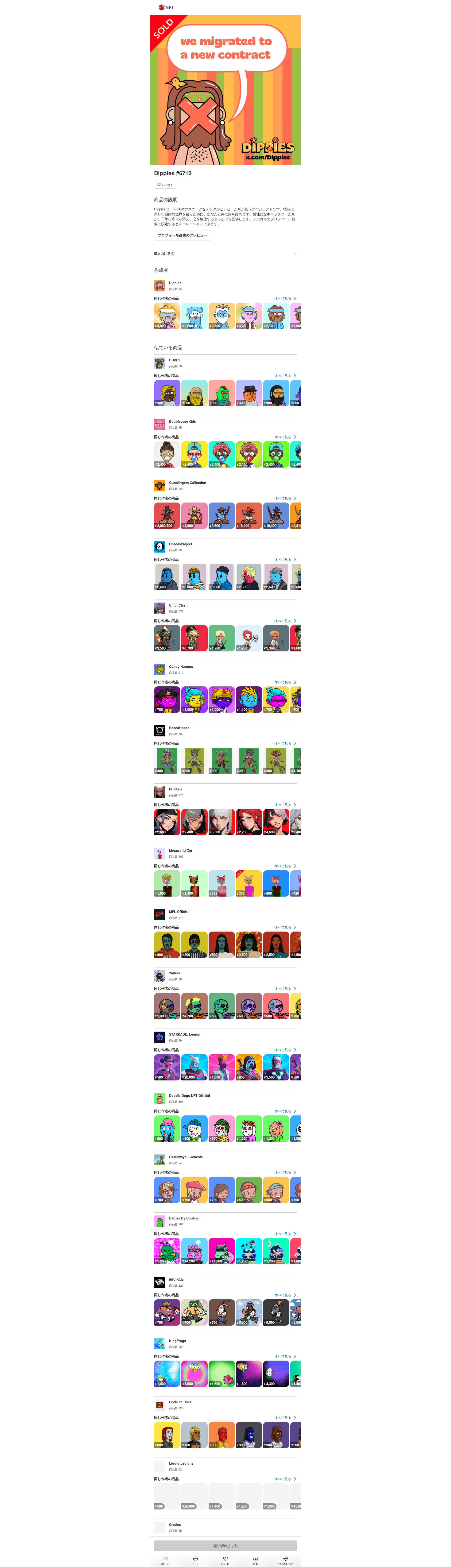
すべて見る (283, 298)
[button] (165, 185)
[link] (286, 298)
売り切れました (225, 1545)
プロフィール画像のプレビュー (182, 235)
